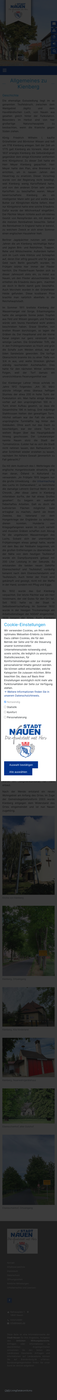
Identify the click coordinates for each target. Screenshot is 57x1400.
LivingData (16, 1390)
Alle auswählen (18, 771)
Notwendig (13, 702)
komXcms (27, 1390)
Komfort (12, 712)
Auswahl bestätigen (21, 764)
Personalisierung (17, 717)
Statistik (12, 707)
